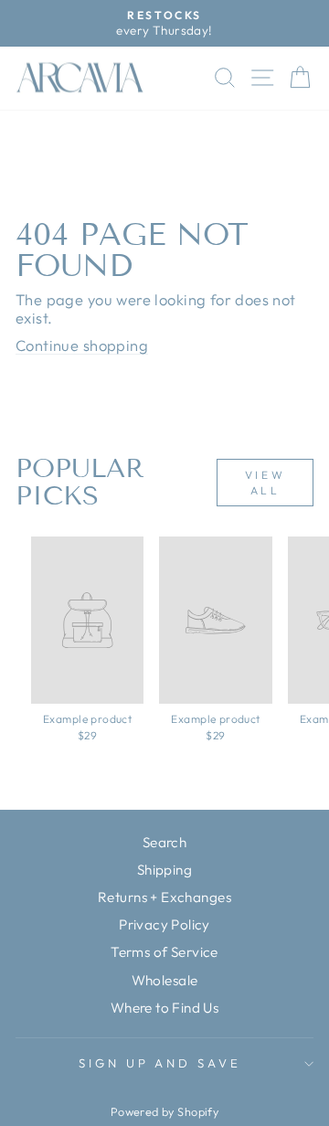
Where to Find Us (165, 1007)
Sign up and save (160, 1063)
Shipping (164, 869)
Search (164, 842)
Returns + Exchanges (164, 897)
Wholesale (165, 980)
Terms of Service (164, 952)
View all (265, 482)
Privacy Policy (164, 924)
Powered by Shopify (164, 1111)
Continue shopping (82, 345)
